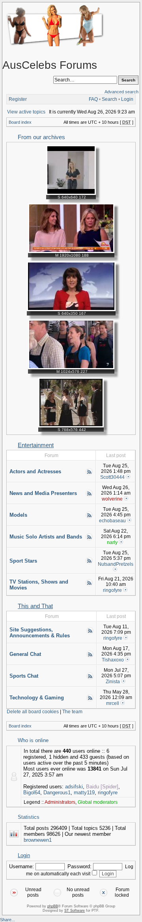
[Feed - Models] (89, 517)
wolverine (112, 499)
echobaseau (112, 520)
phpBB (52, 906)
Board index (20, 122)
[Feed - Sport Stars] (89, 563)
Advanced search (121, 91)
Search (109, 99)
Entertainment (36, 445)
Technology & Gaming (36, 698)
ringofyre (112, 590)
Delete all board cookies (33, 711)
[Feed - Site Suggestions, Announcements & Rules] (90, 633)
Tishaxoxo (113, 660)
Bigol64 (31, 792)
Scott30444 (112, 477)
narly (112, 542)
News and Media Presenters (43, 493)
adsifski (74, 787)
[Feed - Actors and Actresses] (89, 474)
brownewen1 (38, 840)
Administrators (60, 802)
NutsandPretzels (115, 564)
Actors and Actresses (35, 471)
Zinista (113, 681)
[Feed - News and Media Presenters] (89, 495)
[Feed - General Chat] (90, 656)
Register (18, 99)
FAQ (93, 99)
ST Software (74, 911)
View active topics (26, 112)
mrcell (112, 703)
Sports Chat (23, 676)
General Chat (25, 654)
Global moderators (98, 802)
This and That (35, 606)
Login (127, 99)
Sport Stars (23, 561)
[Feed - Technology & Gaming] (90, 700)
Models (18, 515)
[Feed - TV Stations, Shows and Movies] (89, 585)
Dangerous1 (57, 792)
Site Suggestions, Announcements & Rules (39, 633)
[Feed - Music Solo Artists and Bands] (89, 539)
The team (72, 711)
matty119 (84, 792)
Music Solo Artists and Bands (45, 537)
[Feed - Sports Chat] (90, 678)
